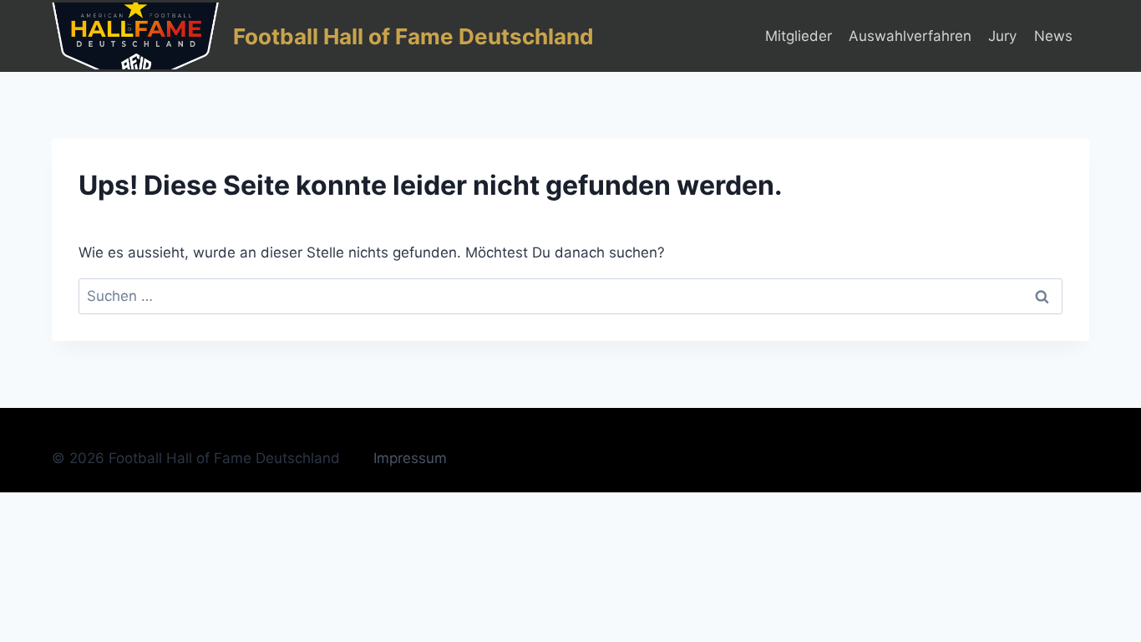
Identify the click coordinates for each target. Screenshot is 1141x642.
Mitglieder (798, 36)
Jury (1002, 36)
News (1053, 36)
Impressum (410, 458)
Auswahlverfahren (910, 36)
